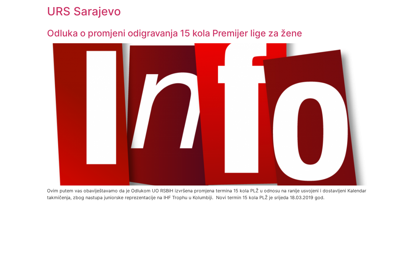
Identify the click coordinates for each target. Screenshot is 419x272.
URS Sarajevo (84, 11)
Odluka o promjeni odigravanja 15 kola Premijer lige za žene (174, 33)
